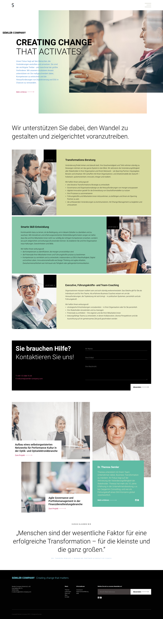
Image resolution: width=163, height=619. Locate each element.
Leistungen (68, 591)
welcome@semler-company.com (22, 592)
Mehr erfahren (103, 500)
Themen (67, 589)
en (157, 606)
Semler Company (14, 32)
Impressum (79, 589)
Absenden (137, 387)
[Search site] (149, 607)
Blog (66, 595)
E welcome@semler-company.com (29, 379)
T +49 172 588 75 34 (24, 376)
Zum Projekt (20, 455)
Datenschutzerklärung (82, 591)
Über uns (67, 593)
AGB (77, 593)
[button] (148, 5)
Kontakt (67, 597)
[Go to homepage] (13, 5)
